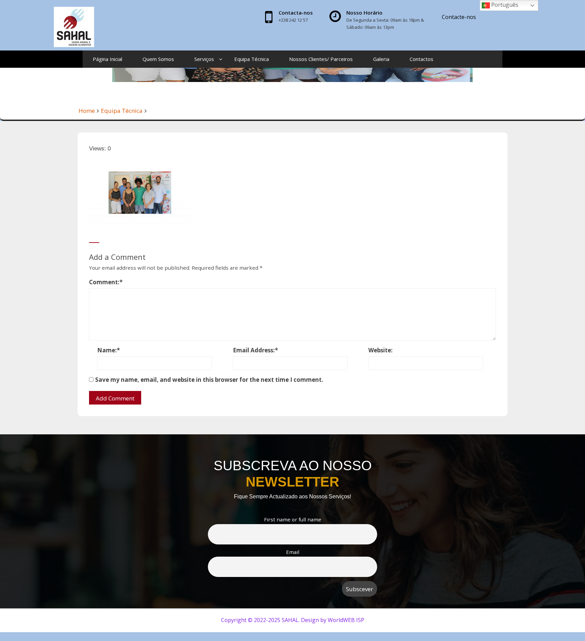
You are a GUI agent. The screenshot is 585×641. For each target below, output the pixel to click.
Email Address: (255, 350)
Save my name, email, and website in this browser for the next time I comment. (209, 380)
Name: (108, 350)
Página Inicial (107, 59)
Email (292, 552)
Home (87, 111)
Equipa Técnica (251, 59)
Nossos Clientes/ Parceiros (321, 59)
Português (504, 4)
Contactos (421, 59)
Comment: (106, 282)
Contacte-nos (459, 17)
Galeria (381, 59)
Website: (380, 350)
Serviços (204, 59)
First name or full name (292, 519)
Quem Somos (158, 59)
